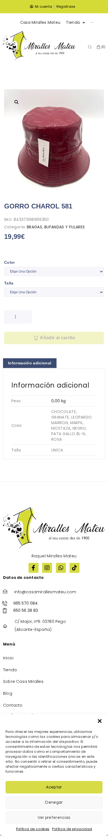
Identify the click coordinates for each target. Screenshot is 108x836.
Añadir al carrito (57, 337)
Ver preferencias (54, 818)
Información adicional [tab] (30, 363)
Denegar (54, 802)
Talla (9, 283)
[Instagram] (47, 568)
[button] (99, 721)
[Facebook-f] (33, 568)
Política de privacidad (72, 829)
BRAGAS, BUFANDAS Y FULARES (56, 227)
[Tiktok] (74, 568)
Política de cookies (33, 829)
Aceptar (54, 787)
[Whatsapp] (61, 568)
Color (9, 262)
